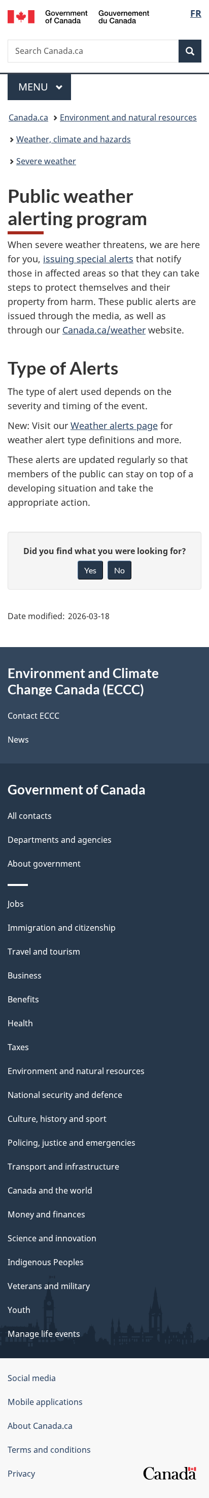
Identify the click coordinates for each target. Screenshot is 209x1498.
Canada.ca (28, 117)
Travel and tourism (44, 951)
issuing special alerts (88, 259)
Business (25, 975)
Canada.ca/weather (104, 330)
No (119, 570)
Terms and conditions (49, 1449)
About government (44, 863)
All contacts (30, 815)
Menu (34, 87)
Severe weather (46, 161)
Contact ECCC (33, 715)
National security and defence (65, 1094)
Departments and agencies (60, 839)
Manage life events (44, 1333)
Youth (19, 1310)
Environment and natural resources (128, 117)
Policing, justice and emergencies (71, 1142)
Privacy (21, 1473)
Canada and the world (50, 1190)
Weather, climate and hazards (73, 139)
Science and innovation (52, 1238)
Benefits (23, 999)
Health (20, 1023)
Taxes (18, 1047)
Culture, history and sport (57, 1118)
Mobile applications (45, 1402)
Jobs (16, 903)
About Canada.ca (40, 1425)
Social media (32, 1378)
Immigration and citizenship (62, 927)
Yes (90, 570)
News (18, 739)
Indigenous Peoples (46, 1262)
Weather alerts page (114, 425)
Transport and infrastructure (63, 1166)
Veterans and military (49, 1286)
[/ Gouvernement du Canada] (78, 15)
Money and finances (46, 1214)
